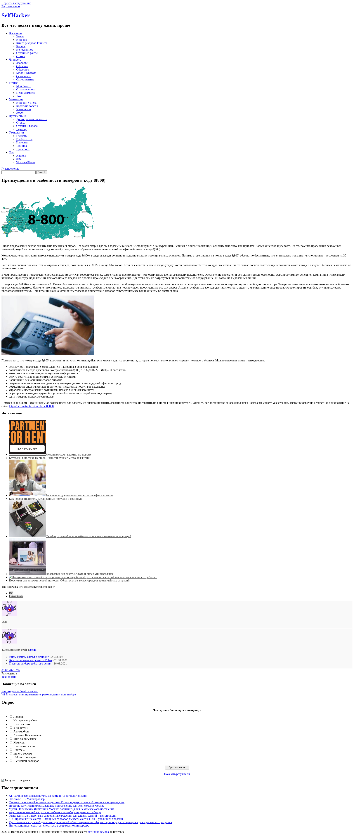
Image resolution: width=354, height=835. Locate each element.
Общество (22, 69)
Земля (20, 36)
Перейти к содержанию (16, 3)
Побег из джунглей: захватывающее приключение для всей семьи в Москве (56, 805)
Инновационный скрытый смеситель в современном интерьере (49, 825)
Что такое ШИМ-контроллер (27, 799)
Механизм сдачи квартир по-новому (68, 454)
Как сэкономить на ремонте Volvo (30, 660)
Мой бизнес (23, 86)
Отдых (20, 122)
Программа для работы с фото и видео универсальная (79, 573)
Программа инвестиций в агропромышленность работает (120, 577)
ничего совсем (22, 753)
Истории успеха (26, 102)
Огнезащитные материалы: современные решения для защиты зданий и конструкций (63, 815)
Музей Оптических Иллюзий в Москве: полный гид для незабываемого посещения (61, 809)
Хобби (20, 112)
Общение (22, 66)
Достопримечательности (31, 119)
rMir (17, 670)
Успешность (23, 109)
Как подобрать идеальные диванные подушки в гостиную (45, 498)
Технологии (16, 132)
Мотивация (16, 99)
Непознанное (24, 49)
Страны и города (27, 125)
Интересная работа (25, 720)
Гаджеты (21, 135)
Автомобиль (21, 731)
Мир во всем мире (25, 738)
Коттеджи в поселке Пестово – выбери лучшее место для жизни (49, 457)
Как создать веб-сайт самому (19, 691)
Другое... (19, 749)
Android (21, 155)
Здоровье (22, 62)
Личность (15, 59)
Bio (11, 593)
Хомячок (19, 742)
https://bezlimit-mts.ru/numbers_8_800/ (31, 406)
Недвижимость (25, 92)
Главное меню (10, 168)
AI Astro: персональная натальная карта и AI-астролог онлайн (48, 795)
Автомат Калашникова (27, 735)
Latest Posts (16, 596)
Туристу (21, 129)
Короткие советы (27, 106)
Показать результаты (177, 774)
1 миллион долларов (26, 760)
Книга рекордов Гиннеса (31, 43)
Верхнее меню (10, 6)
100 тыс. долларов (24, 757)
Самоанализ (23, 76)
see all (32, 649)
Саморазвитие (25, 79)
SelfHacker (15, 15)
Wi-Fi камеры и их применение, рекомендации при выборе (38, 694)
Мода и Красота (26, 72)
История (21, 39)
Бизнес (13, 82)
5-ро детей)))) (21, 727)
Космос (20, 46)
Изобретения (24, 139)
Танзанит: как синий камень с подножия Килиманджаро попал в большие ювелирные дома (66, 802)
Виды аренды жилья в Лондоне (29, 656)
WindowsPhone (25, 162)
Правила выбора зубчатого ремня (30, 663)
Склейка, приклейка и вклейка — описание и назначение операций (88, 536)
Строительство (25, 89)
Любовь (18, 716)
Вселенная (15, 33)
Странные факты (27, 53)
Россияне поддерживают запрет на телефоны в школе (79, 495)
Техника (21, 145)
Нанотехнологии (24, 746)
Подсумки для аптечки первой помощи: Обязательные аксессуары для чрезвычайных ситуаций (69, 580)
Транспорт (23, 149)
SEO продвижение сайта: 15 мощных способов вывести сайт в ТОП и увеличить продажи (66, 818)
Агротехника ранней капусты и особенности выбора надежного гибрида (55, 812)
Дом (19, 96)
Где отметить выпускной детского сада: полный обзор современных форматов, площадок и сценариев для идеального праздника (90, 822)
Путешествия (17, 115)
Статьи (20, 56)
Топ (11, 152)
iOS (18, 159)
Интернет (22, 142)
